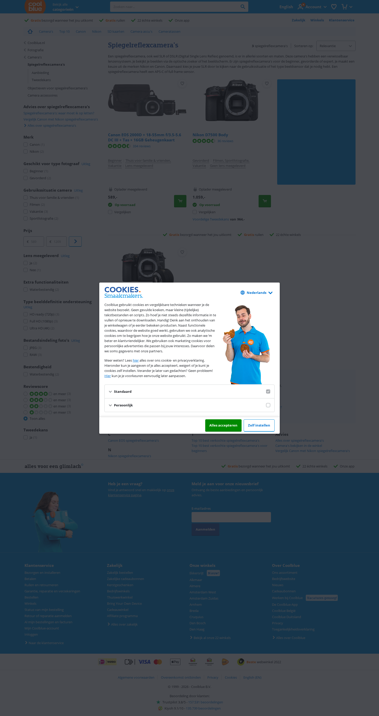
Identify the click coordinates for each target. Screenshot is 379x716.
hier (136, 360)
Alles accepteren (223, 425)
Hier (107, 375)
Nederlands (256, 292)
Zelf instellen (259, 425)
